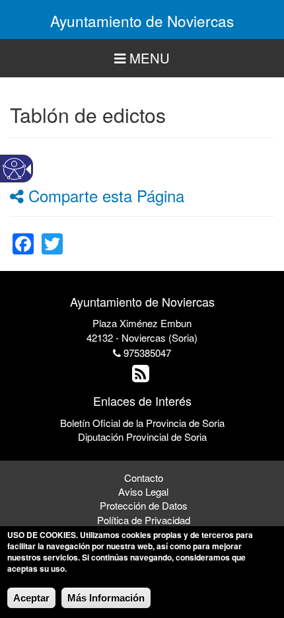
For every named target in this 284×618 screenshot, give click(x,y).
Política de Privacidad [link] (143, 520)
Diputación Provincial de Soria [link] (142, 437)
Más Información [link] (106, 597)
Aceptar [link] (31, 597)
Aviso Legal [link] (143, 491)
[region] (142, 58)
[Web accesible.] (14, 168)
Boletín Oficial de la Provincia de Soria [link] (142, 423)
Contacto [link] (143, 477)
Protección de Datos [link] (144, 505)
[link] (23, 235)
